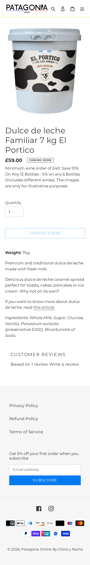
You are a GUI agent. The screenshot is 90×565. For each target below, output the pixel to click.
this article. (44, 307)
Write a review (64, 364)
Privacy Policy (23, 405)
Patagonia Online (36, 549)
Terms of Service (26, 431)
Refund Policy (23, 418)
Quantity (13, 202)
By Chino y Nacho (68, 549)
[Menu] (82, 8)
